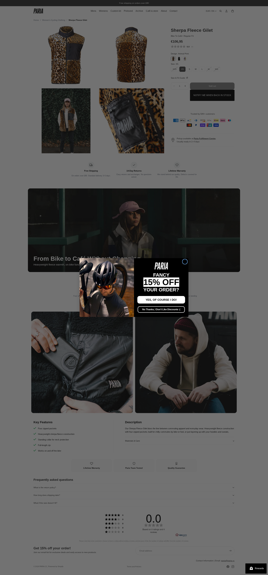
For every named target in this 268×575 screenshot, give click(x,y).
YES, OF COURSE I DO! (161, 299)
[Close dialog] (184, 261)
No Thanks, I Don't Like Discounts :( (161, 309)
